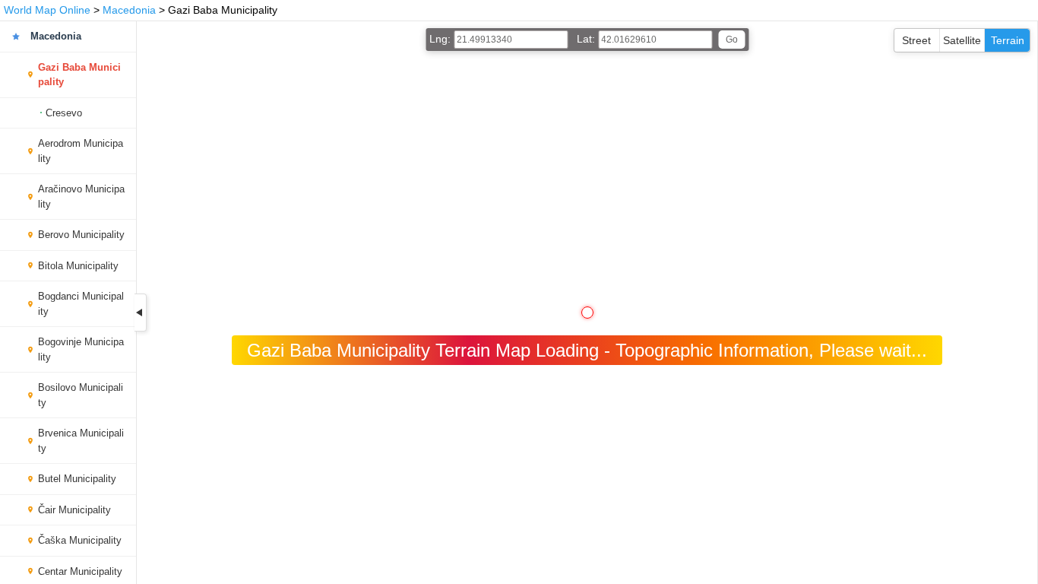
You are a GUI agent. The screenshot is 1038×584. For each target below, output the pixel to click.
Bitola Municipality (78, 265)
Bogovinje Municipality (81, 349)
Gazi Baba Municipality (79, 75)
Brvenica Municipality (81, 440)
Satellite (962, 40)
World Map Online (47, 10)
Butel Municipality (77, 478)
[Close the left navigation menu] (140, 313)
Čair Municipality (74, 510)
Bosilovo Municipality (80, 395)
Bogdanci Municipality (81, 303)
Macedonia (129, 10)
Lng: (441, 39)
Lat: (587, 39)
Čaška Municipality (80, 540)
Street (916, 40)
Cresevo (64, 113)
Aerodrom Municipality (80, 151)
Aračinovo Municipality (81, 196)
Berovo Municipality (81, 234)
